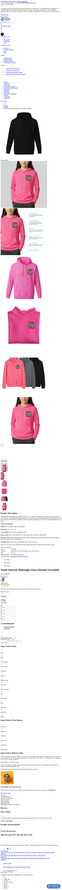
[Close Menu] (2, 35)
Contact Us (40, 852)
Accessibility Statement (49, 852)
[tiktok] (10, 849)
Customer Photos (15, 858)
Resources (3, 857)
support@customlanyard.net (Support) (15, 74)
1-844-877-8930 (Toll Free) (12, 68)
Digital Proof (4, 639)
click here (32, 818)
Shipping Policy (21, 852)
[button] (31, 32)
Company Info (4, 851)
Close (2, 821)
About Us (6, 48)
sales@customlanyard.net (9, 867)
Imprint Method (5, 638)
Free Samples (25, 855)
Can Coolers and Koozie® (10, 88)
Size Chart (3, 602)
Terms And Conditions (31, 852)
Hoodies (6, 107)
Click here (57, 758)
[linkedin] (7, 849)
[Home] (4, 104)
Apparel (6, 95)
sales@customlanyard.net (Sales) (14, 72)
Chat (4, 795)
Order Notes (4, 642)
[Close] (1, 815)
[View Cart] (1, 30)
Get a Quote (4, 101)
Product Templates (8, 61)
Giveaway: (7, 798)
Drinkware (6, 89)
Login (5, 42)
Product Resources (24, 858)
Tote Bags (6, 91)
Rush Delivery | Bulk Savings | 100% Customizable (14, 1)
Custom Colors (8, 59)
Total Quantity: (5, 796)
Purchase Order (18, 855)
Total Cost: (5, 799)
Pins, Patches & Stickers (10, 93)
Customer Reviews (9, 49)
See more (3, 596)
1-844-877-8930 (7, 793)
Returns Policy (33, 855)
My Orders (6, 41)
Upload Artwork (8, 58)
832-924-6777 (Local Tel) (12, 70)
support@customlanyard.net (23, 867)
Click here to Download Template (19, 556)
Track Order (10, 855)
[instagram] (5, 849)
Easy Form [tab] (7, 628)
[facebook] (2, 849)
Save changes (9, 821)
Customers (3, 854)
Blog (5, 52)
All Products (7, 96)
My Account (7, 39)
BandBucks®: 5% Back (10, 62)
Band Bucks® (43, 858)
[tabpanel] (31, 632)
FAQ (5, 51)
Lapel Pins (6, 92)
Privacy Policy (12, 852)
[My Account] (1, 28)
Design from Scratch (9, 627)
